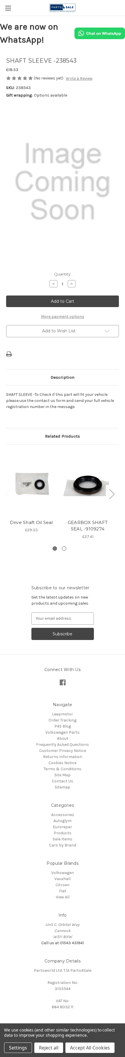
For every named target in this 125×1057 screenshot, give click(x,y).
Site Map (62, 775)
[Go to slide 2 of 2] (64, 548)
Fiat (62, 891)
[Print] (9, 354)
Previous (7, 494)
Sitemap (62, 787)
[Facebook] (63, 682)
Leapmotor (62, 714)
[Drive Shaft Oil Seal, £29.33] (31, 483)
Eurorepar (62, 826)
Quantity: (62, 274)
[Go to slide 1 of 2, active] (55, 548)
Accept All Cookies (90, 1048)
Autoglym (62, 820)
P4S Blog (62, 726)
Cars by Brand (62, 845)
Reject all (48, 1048)
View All (62, 897)
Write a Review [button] (79, 78)
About (62, 738)
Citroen (62, 884)
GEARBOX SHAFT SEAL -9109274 (88, 526)
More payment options (62, 316)
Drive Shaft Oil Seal (31, 522)
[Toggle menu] (8, 8)
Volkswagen (62, 872)
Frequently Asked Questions (62, 744)
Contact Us (62, 781)
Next (111, 494)
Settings (18, 1048)
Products (63, 833)
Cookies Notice (62, 762)
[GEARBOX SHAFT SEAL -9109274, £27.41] (87, 483)
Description (62, 377)
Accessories (62, 814)
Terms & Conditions (62, 768)
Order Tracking (62, 720)
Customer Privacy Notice (62, 750)
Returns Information (62, 756)
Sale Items (62, 839)
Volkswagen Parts (62, 732)
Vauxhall (62, 878)
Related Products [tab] (62, 436)
